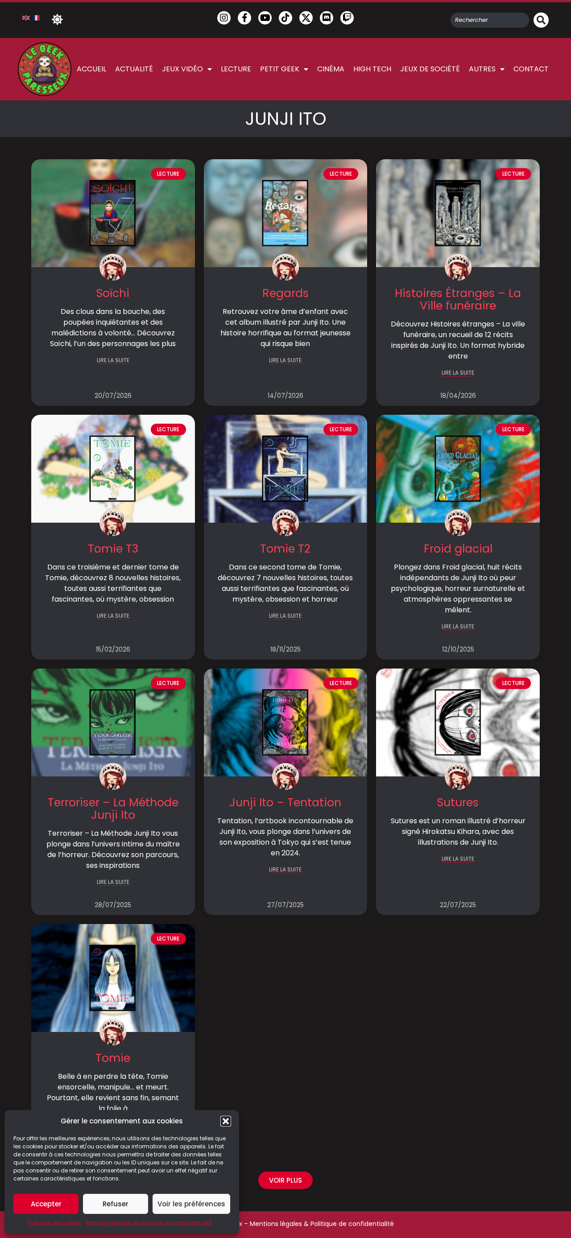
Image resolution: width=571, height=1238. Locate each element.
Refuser (115, 1204)
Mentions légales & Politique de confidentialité (322, 1223)
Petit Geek (279, 69)
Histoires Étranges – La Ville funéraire (458, 299)
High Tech (372, 69)
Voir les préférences (191, 1204)
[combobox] (490, 20)
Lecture (236, 69)
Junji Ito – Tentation (285, 802)
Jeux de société (430, 69)
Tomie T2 (285, 549)
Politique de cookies (54, 1222)
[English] (26, 17)
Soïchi (112, 293)
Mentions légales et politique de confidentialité (149, 1222)
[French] (37, 17)
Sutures (458, 802)
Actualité (134, 69)
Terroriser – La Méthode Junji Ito (113, 809)
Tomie (112, 1058)
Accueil (91, 69)
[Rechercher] (541, 20)
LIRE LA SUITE (113, 360)
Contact (531, 69)
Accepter (46, 1204)
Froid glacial (458, 549)
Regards (285, 293)
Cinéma (330, 69)
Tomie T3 (113, 549)
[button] (225, 1121)
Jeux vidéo (182, 69)
